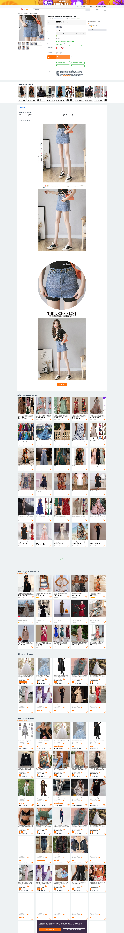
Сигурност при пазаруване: (50, 62)
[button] (19, 9)
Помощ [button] (90, 6)
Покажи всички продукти (22, 652)
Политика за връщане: (49, 71)
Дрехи (21, 13)
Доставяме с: (50, 47)
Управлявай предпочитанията (74, 929)
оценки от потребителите (59, 18)
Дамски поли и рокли (33, 13)
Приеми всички (50, 929)
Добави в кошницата (63, 57)
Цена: (49, 22)
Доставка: (49, 43)
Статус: (48, 38)
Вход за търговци (81, 6)
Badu (18, 13)
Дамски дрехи (26, 13)
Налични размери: (49, 31)
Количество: (49, 52)
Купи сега (51, 57)
